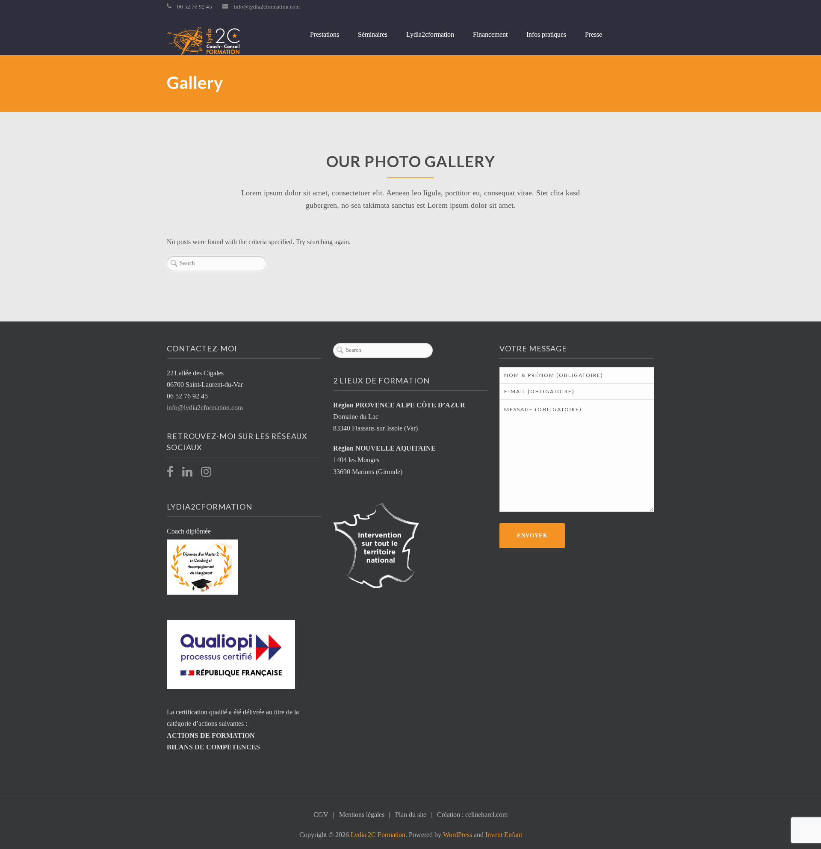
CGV (320, 814)
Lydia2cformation (430, 34)
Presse (593, 34)
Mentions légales (361, 814)
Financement (490, 34)
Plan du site (410, 814)
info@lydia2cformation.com (267, 6)
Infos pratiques (546, 34)
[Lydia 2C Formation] (203, 42)
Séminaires (372, 34)
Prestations (324, 34)
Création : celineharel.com (472, 814)
